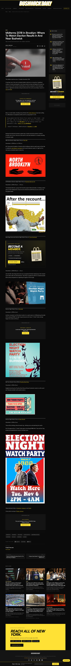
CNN (7, 89)
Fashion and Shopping (57, 8)
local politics (27, 534)
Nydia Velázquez (32, 112)
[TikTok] (31, 660)
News (3, 8)
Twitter (29, 508)
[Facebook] (39, 660)
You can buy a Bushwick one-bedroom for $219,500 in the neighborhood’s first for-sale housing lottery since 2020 (35, 610)
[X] (34, 660)
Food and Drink (38, 8)
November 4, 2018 (32, 126)
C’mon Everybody (33, 237)
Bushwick (50, 8)
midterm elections (35, 534)
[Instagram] (29, 660)
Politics (44, 8)
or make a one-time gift (12, 264)
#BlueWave (22, 121)
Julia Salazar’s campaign (16, 148)
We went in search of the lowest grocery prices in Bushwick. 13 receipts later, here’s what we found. (14, 584)
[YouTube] (42, 660)
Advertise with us (17, 645)
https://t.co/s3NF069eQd (24, 123)
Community (15, 8)
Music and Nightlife (30, 8)
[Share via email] (42, 46)
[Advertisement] (35, 21)
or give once (57, 99)
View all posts (8, 549)
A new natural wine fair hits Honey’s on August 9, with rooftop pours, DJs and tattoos (56, 610)
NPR (11, 89)
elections (20, 534)
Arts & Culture (8, 8)
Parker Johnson (19, 511)
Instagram (23, 508)
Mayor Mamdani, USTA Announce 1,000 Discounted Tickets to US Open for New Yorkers (15, 610)
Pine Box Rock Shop (24, 382)
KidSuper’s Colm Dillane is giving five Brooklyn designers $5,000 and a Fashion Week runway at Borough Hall (56, 584)
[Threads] (37, 660)
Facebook (19, 508)
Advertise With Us (25, 524)
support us (66, 8)
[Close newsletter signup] (69, 663)
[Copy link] (44, 46)
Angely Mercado (10, 547)
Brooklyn (8, 534)
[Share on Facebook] (38, 46)
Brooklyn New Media (52, 656)
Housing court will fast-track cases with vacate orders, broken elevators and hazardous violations (35, 584)
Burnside (21, 309)
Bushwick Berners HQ (30, 181)
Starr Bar (25, 140)
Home (6, 11)
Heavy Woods (22, 419)
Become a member (14, 261)
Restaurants (21, 8)
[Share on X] (40, 46)
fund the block (66, 660)
